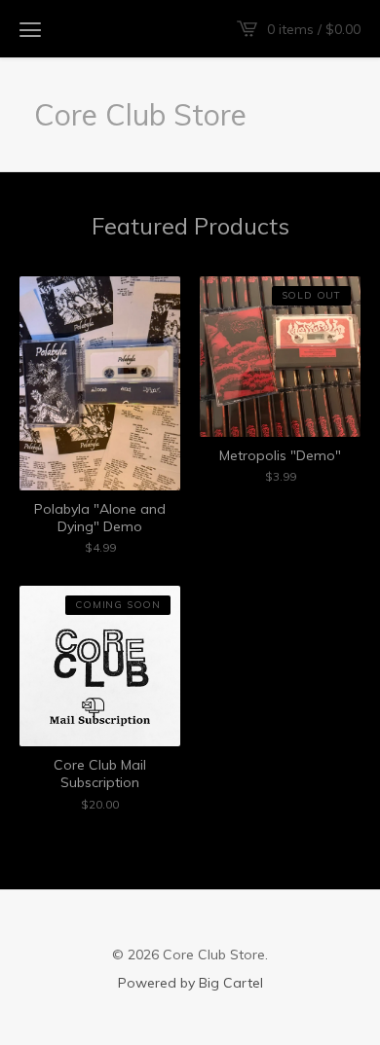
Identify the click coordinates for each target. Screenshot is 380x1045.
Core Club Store (140, 114)
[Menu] (30, 29)
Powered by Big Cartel (190, 982)
